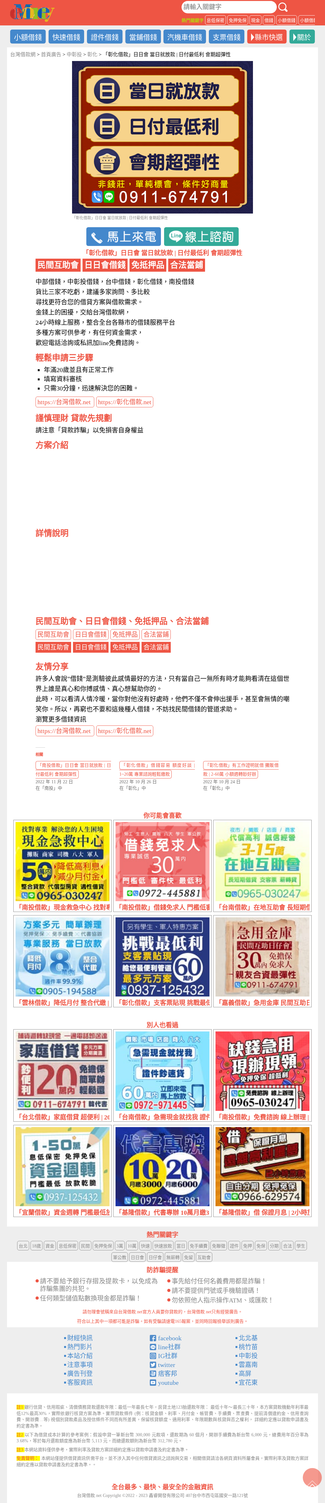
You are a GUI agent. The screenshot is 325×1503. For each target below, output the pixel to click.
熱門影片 (80, 1346)
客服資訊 (80, 1382)
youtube (168, 1382)
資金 (49, 1246)
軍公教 (119, 1257)
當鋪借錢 (143, 37)
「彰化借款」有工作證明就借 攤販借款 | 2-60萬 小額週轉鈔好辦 (241, 770)
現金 (255, 20)
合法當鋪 (156, 634)
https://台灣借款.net (64, 401)
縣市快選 (269, 37)
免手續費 (199, 1246)
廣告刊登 (80, 1373)
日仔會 (155, 1257)
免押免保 (238, 20)
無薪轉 (173, 1257)
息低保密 (215, 20)
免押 (247, 1246)
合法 (287, 1246)
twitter (166, 1364)
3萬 (119, 1246)
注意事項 (80, 1364)
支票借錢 (227, 37)
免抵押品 (125, 634)
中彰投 (248, 1355)
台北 (23, 1246)
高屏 (245, 1373)
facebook (170, 1338)
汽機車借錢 (184, 37)
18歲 (36, 1246)
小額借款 (309, 20)
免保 (260, 1246)
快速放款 (163, 1246)
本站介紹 (80, 1355)
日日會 (137, 1257)
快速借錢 (66, 37)
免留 (188, 1257)
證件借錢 (105, 37)
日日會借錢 (91, 634)
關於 (304, 37)
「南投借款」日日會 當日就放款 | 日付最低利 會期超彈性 (73, 770)
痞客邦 (167, 1373)
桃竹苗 (248, 1346)
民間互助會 (53, 634)
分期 (274, 1246)
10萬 (132, 1246)
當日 (180, 1246)
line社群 (169, 1346)
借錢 (268, 20)
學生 (300, 1246)
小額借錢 (286, 20)
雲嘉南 (248, 1364)
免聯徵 (218, 1246)
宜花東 (248, 1382)
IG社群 (167, 1355)
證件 (234, 1246)
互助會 (204, 1257)
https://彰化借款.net (124, 401)
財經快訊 (80, 1338)
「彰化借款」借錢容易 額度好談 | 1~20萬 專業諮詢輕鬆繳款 (157, 770)
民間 (85, 1246)
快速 (145, 1246)
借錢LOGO (32, 13)
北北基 (248, 1338)
